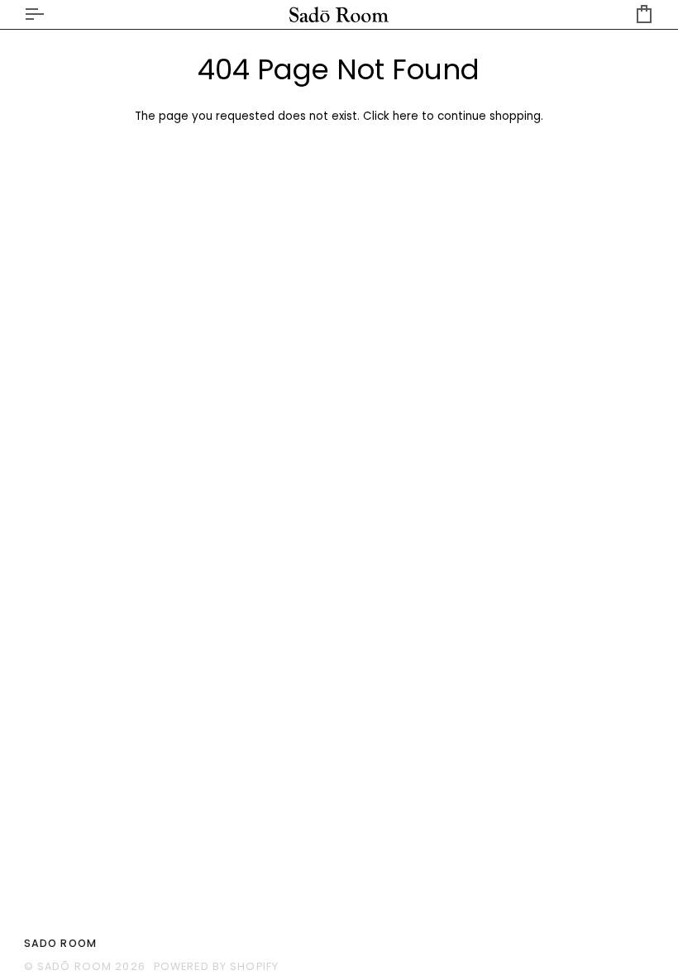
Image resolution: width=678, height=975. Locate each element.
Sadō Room (74, 966)
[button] (500, 940)
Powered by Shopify (216, 966)
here (405, 116)
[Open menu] (49, 14)
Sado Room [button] (60, 943)
